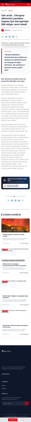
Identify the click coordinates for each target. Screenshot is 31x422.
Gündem (10, 10)
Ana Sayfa (3, 10)
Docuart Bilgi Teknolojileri (11, 416)
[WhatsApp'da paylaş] (2, 36)
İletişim (4, 388)
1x (19, 419)
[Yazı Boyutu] (5, 419)
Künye (3, 385)
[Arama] (28, 4)
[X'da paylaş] (9, 36)
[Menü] (2, 4)
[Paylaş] (23, 419)
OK (26, 403)
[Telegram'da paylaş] (13, 36)
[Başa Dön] (27, 419)
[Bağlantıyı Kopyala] (16, 36)
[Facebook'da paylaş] (6, 36)
